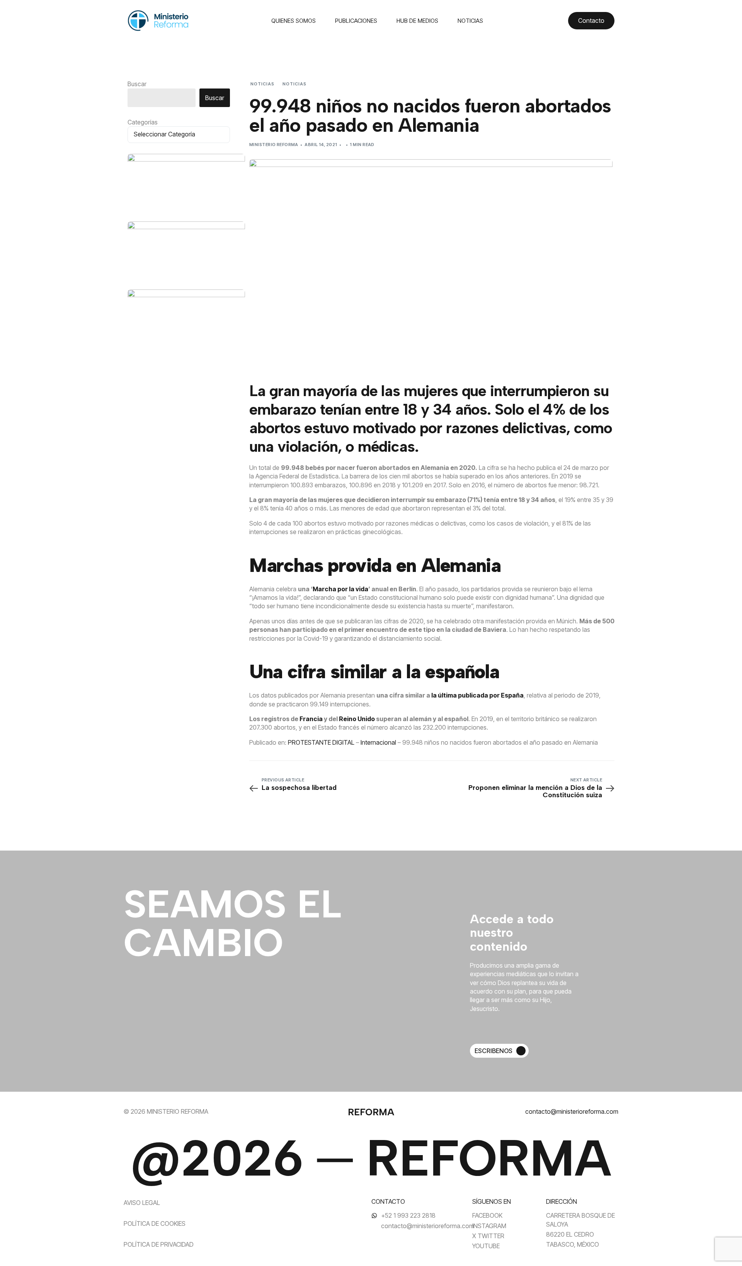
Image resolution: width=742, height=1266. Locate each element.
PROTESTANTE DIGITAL (321, 742)
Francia (311, 719)
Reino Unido (357, 719)
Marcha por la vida (340, 589)
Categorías (143, 122)
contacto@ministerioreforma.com (571, 1111)
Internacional (378, 742)
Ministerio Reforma (273, 144)
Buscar (137, 84)
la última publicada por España (477, 695)
